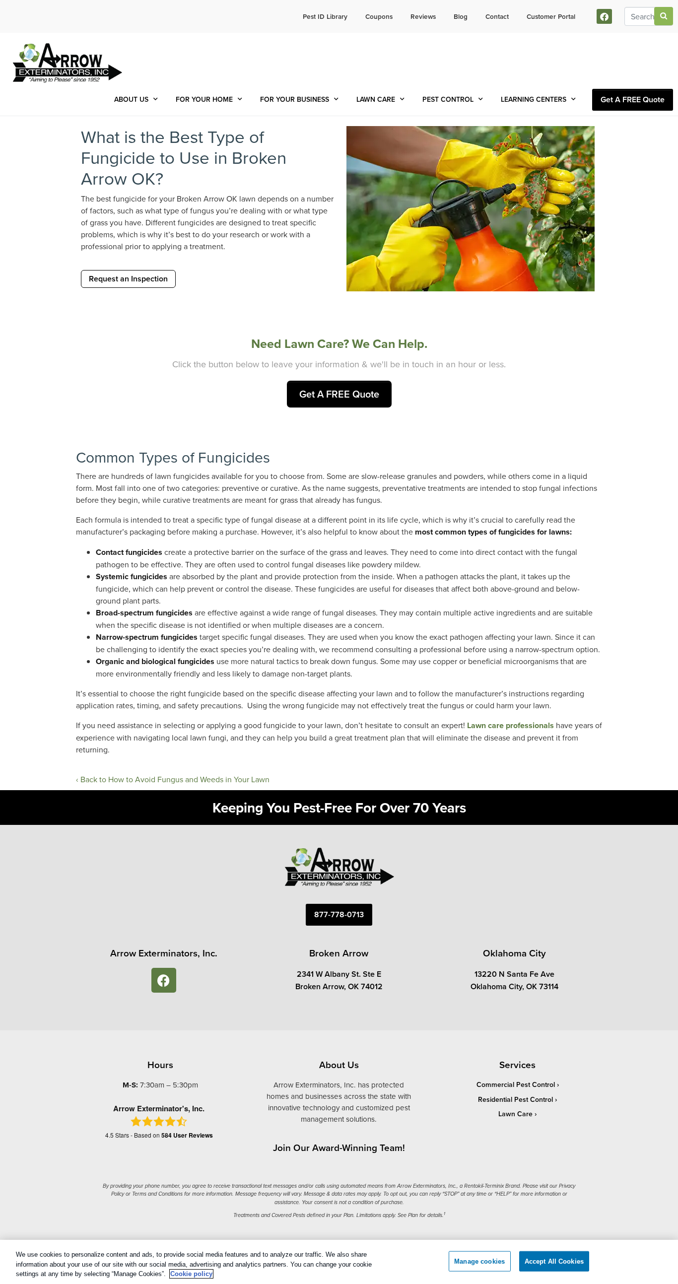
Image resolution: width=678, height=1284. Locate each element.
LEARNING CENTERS (533, 99)
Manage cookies (479, 1261)
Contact (497, 16)
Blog (461, 16)
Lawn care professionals (510, 725)
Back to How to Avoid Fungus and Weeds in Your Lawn (175, 779)
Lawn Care (515, 1114)
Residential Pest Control (515, 1099)
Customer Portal (551, 16)
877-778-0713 (339, 914)
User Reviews (187, 1135)
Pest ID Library (325, 16)
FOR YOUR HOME (204, 99)
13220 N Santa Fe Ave (514, 974)
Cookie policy (191, 1274)
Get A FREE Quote (633, 99)
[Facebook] (604, 16)
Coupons (379, 16)
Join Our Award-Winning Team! (339, 1147)
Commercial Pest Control (515, 1084)
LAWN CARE (375, 99)
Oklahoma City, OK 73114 (514, 986)
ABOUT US (131, 99)
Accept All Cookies (554, 1261)
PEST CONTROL (448, 99)
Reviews (423, 16)
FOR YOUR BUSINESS (294, 99)
